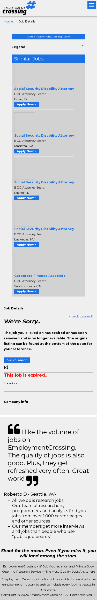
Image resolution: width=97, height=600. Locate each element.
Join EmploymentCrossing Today (48, 36)
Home (8, 21)
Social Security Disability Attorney (44, 89)
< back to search (81, 316)
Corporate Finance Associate (40, 276)
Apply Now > (26, 104)
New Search (17, 360)
